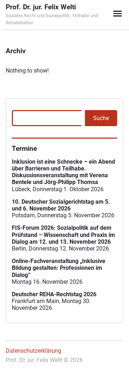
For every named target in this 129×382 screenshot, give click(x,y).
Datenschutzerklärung (33, 350)
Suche (101, 118)
